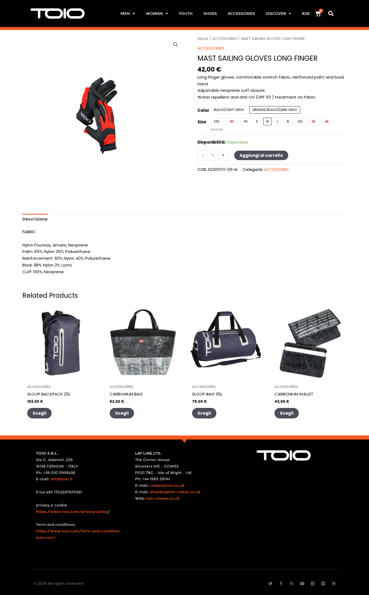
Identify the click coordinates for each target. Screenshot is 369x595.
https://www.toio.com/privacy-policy (72, 511)
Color (203, 110)
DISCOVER (276, 13)
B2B (306, 13)
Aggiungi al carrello (261, 155)
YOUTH (186, 13)
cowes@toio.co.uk (167, 485)
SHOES (210, 13)
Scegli (39, 413)
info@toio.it (62, 478)
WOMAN (154, 13)
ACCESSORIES (241, 13)
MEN (125, 13)
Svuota (217, 129)
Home (202, 38)
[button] (331, 13)
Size (201, 122)
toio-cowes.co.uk (162, 498)
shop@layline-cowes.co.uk (175, 491)
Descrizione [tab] (35, 219)
